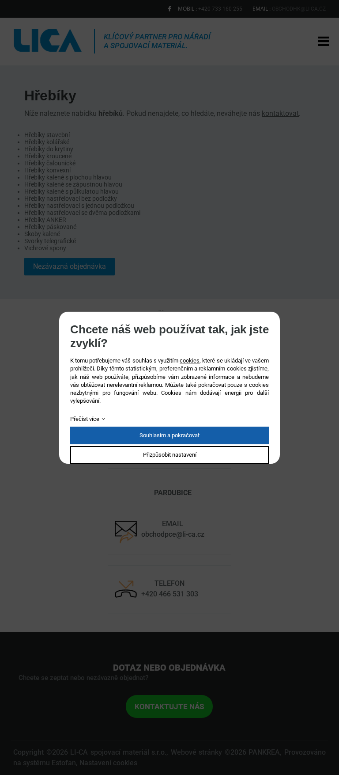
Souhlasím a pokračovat (169, 435)
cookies (190, 360)
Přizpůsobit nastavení (169, 454)
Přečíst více (84, 419)
